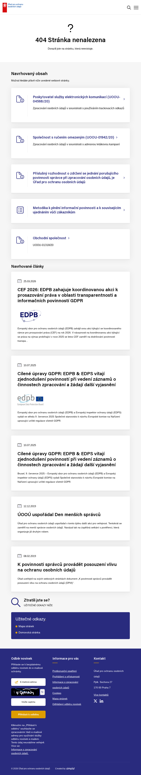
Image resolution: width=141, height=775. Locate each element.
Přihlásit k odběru (28, 714)
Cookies (56, 693)
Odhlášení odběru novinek (66, 704)
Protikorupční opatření (64, 671)
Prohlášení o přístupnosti (66, 676)
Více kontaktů (101, 694)
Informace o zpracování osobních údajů (65, 685)
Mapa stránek (26, 626)
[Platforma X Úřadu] (95, 701)
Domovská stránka (29, 632)
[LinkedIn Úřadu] (101, 701)
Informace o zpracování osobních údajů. (24, 751)
